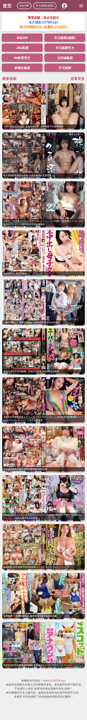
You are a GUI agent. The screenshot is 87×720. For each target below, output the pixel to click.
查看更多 (77, 78)
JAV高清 (22, 48)
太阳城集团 (65, 58)
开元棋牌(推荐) (45, 5)
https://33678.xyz (54, 680)
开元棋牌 (65, 68)
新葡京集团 (22, 68)
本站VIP (24, 5)
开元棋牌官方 (65, 48)
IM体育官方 (22, 58)
